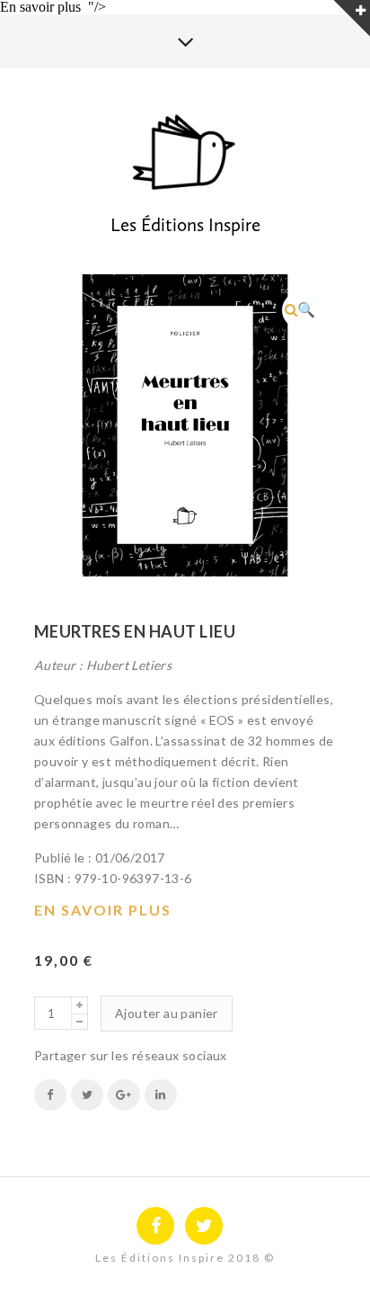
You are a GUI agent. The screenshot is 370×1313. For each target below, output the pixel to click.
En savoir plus (103, 909)
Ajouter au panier (166, 1013)
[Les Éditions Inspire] (185, 153)
